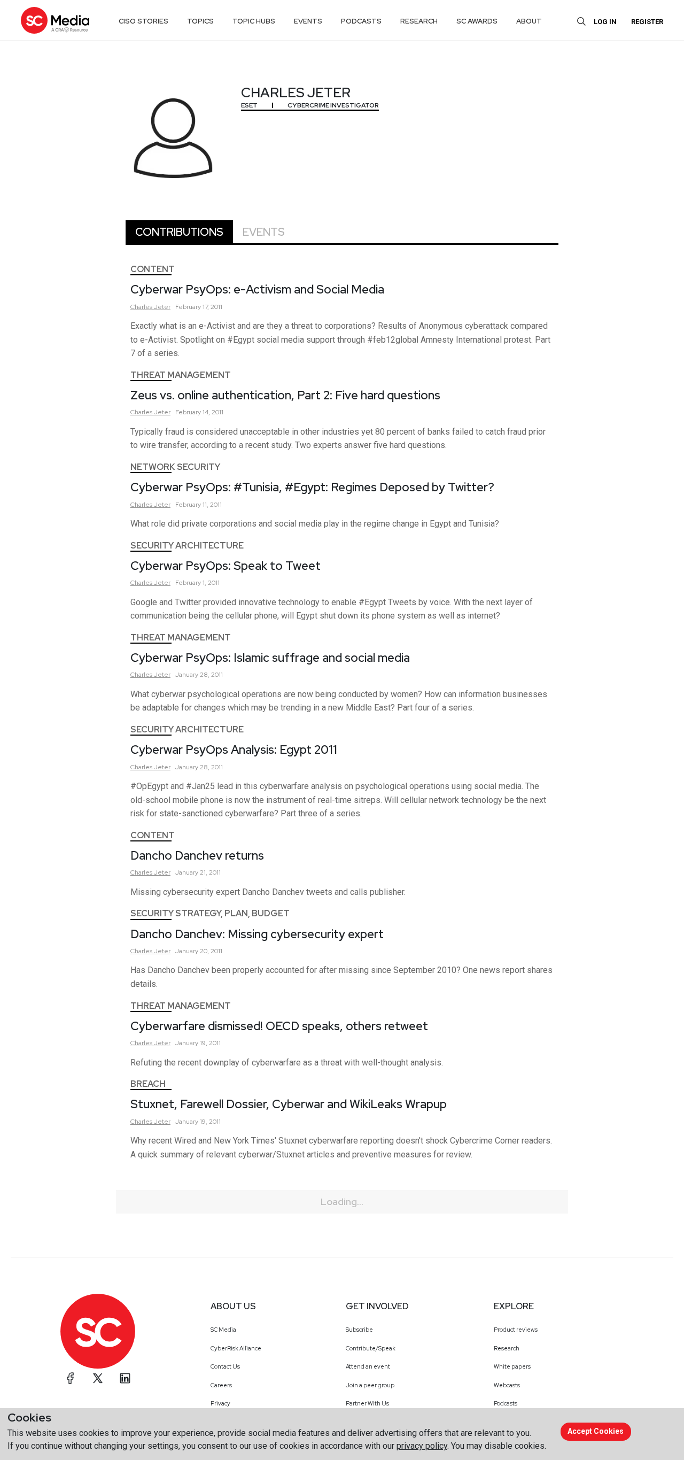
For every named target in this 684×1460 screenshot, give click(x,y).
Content (152, 269)
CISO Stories (143, 21)
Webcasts (507, 1385)
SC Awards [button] (477, 21)
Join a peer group (370, 1385)
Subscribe (359, 1329)
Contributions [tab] (179, 232)
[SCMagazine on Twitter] (97, 1378)
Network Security (175, 467)
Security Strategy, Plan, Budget (210, 913)
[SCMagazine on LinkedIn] (125, 1378)
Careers (221, 1385)
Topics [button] (200, 21)
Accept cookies (596, 1431)
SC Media (223, 1329)
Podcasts (505, 1403)
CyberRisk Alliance (236, 1348)
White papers (512, 1366)
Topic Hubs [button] (253, 21)
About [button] (529, 21)
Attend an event (368, 1366)
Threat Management (180, 375)
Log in (605, 22)
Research (506, 1348)
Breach (148, 1084)
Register (647, 22)
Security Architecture (187, 545)
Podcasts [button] (361, 21)
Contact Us (225, 1366)
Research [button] (419, 21)
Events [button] (308, 21)
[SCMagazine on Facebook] (70, 1378)
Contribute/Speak (370, 1348)
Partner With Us (367, 1403)
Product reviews (516, 1329)
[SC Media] (55, 20)
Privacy (220, 1403)
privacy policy (422, 1446)
